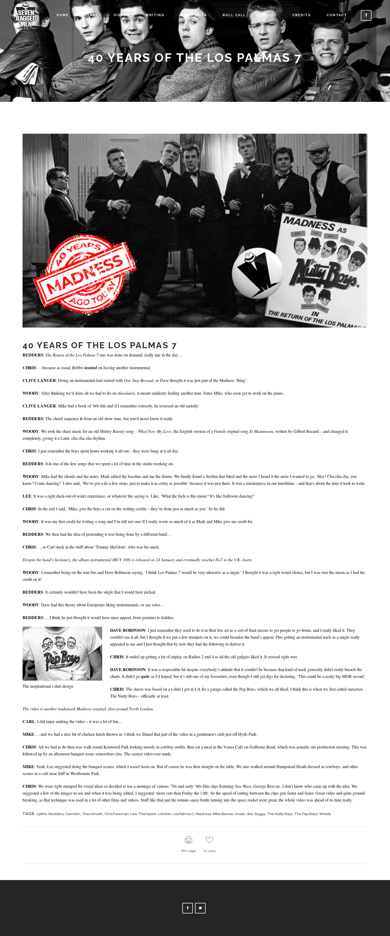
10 (209, 851)
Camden (72, 814)
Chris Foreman (116, 814)
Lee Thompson (143, 814)
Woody (325, 814)
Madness (203, 814)
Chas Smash (92, 814)
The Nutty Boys (279, 814)
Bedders (56, 814)
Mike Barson (223, 814)
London (164, 814)
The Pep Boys (305, 814)
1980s (42, 814)
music (240, 814)
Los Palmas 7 (183, 814)
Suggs (259, 814)
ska (250, 814)
